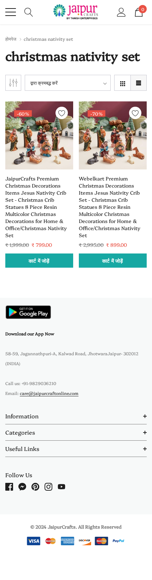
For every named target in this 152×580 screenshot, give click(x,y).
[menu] (10, 12)
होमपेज (10, 38)
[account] (121, 11)
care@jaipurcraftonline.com (49, 393)
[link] (39, 135)
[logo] (76, 12)
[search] (28, 11)
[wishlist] (61, 113)
